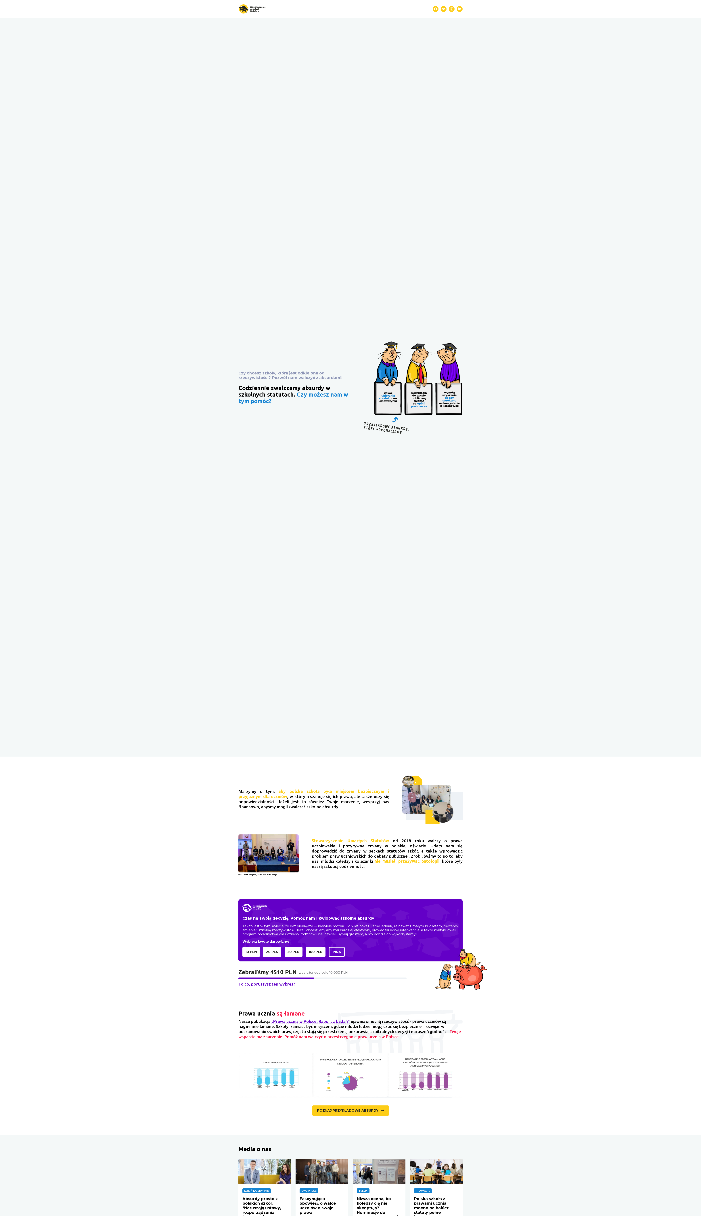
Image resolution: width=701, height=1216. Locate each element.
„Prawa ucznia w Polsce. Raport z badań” (310, 1021)
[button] (252, 9)
